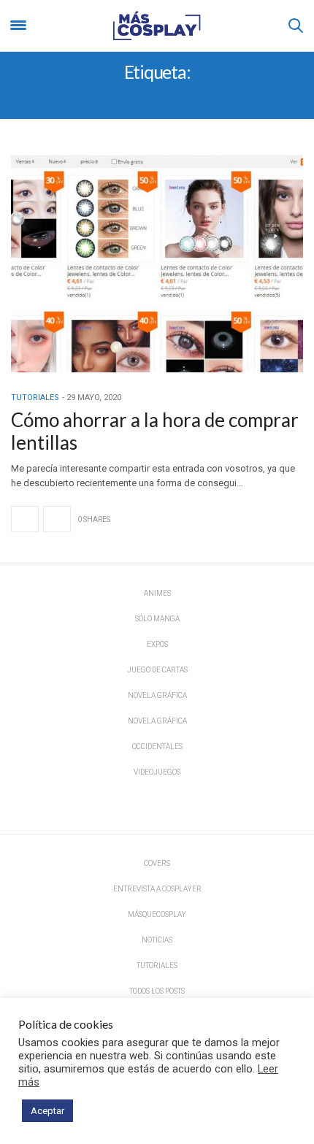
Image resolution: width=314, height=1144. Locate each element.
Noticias (157, 940)
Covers (157, 863)
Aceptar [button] (47, 1110)
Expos (157, 644)
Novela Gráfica (157, 695)
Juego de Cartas (157, 670)
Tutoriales (35, 397)
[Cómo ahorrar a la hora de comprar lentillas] (157, 260)
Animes (157, 593)
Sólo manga (157, 619)
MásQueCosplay (157, 914)
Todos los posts (157, 991)
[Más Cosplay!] (157, 25)
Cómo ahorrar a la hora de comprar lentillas (155, 431)
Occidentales (157, 746)
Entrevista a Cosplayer (157, 889)
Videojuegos (157, 772)
